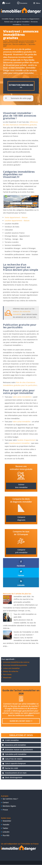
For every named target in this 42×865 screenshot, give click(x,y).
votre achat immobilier (22, 421)
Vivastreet (7, 677)
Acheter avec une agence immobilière (17, 22)
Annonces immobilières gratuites (15, 665)
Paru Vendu (29, 59)
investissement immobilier (19, 443)
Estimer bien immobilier (21, 485)
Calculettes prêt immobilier (15, 754)
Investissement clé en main (15, 773)
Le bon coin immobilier (11, 668)
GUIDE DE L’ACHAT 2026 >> (21, 721)
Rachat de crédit (11, 768)
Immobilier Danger (8, 19)
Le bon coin (15, 59)
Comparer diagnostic (21, 518)
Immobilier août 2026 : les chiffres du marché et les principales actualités (24, 599)
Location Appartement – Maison (17, 220)
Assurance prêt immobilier (15, 745)
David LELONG (13, 41)
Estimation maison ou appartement (19, 749)
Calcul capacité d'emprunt (15, 763)
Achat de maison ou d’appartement (27, 19)
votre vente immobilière (22, 397)
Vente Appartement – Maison (16, 217)
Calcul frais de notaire (13, 759)
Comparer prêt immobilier (21, 551)
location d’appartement (26, 440)
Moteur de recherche (10, 671)
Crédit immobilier (12, 740)
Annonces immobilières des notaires (16, 662)
